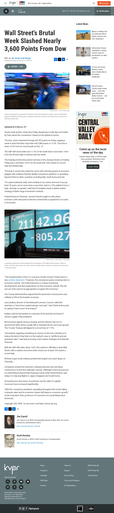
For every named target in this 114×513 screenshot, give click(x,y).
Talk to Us (67, 465)
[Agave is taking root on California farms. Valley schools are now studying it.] (83, 35)
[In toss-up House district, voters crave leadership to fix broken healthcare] (83, 70)
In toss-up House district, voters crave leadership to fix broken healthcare (99, 72)
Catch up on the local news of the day (92, 151)
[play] (6, 11)
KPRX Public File (93, 465)
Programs (43, 470)
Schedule (43, 475)
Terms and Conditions (71, 480)
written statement (17, 280)
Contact (43, 485)
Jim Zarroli (15, 58)
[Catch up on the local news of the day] (92, 127)
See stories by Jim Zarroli (28, 426)
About (42, 465)
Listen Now (93, 166)
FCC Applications (70, 485)
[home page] (17, 3)
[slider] (16, 11)
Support (67, 470)
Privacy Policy (69, 475)
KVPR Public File (93, 470)
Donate (105, 3)
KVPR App (44, 480)
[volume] (13, 11)
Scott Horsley (26, 58)
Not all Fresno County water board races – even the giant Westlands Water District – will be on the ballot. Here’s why (99, 93)
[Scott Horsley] (9, 440)
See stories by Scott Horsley (30, 442)
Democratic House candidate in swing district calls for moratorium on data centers (99, 53)
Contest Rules (93, 475)
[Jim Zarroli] (9, 421)
